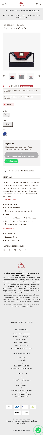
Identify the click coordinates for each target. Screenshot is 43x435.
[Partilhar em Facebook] (4, 250)
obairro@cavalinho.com (21, 380)
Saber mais (35, 10)
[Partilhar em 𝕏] (9, 250)
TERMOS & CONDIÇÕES (21, 337)
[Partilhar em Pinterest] (20, 250)
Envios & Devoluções (21, 340)
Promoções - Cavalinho (18, 15)
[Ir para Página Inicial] (21, 4)
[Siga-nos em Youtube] (29, 323)
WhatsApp (12, 161)
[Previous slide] (4, 76)
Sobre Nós (21, 360)
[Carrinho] (40, 4)
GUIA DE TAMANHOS (21, 366)
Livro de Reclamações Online (21, 348)
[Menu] (2, 4)
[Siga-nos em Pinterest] (32, 323)
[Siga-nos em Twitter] (25, 323)
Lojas (21, 363)
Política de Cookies (21, 342)
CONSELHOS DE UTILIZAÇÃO (21, 369)
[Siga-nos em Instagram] (19, 323)
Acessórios (34, 15)
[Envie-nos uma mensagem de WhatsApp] (38, 430)
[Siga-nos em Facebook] (22, 323)
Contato (21, 357)
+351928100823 (21, 385)
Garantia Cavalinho (21, 345)
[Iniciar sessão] (36, 4)
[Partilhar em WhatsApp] (15, 250)
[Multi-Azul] (5, 134)
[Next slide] (38, 76)
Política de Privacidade (21, 334)
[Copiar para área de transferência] (25, 250)
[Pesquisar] (6, 4)
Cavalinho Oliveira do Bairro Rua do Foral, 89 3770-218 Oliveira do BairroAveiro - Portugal (21, 393)
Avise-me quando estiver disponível (21, 156)
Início (5, 15)
